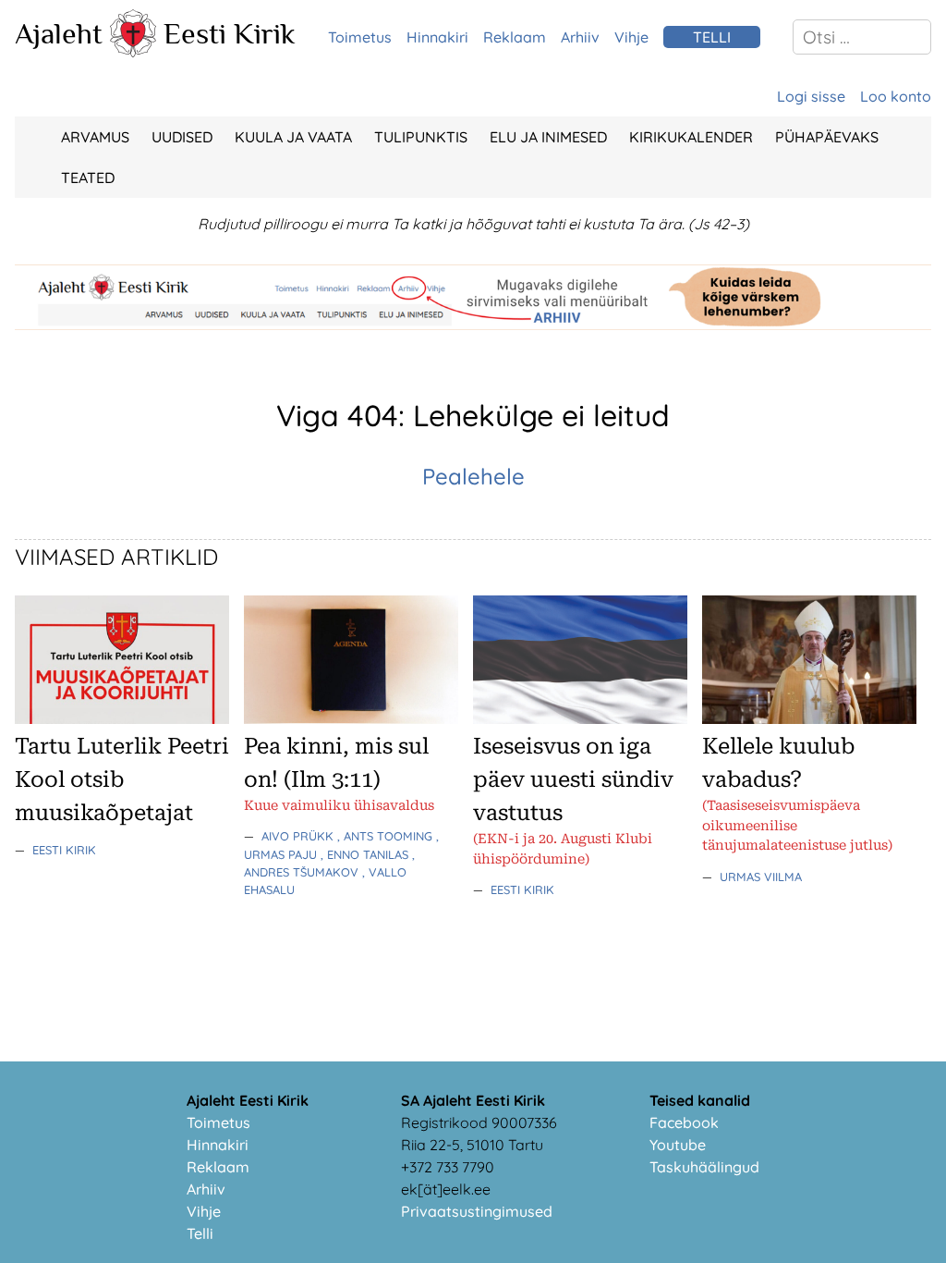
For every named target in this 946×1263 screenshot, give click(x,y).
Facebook (684, 1122)
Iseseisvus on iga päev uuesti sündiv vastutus (573, 779)
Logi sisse (811, 96)
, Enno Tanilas (366, 854)
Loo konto (895, 96)
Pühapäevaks (827, 137)
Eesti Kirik (230, 33)
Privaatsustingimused (476, 1211)
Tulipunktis (420, 137)
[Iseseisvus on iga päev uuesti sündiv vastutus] (580, 718)
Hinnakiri (437, 37)
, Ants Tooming (386, 835)
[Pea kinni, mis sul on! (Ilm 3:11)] (351, 718)
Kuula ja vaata (293, 137)
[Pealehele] (133, 52)
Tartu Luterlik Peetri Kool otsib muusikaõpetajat (122, 779)
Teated (88, 177)
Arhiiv (580, 37)
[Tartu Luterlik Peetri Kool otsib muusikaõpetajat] (122, 718)
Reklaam (514, 37)
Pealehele (473, 476)
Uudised (182, 137)
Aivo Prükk (299, 835)
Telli (200, 1233)
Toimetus (360, 37)
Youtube (677, 1144)
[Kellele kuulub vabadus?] (809, 718)
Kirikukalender (691, 137)
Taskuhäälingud (704, 1167)
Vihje (631, 37)
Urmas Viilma (761, 876)
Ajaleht (59, 33)
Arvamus (95, 137)
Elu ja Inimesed (548, 137)
